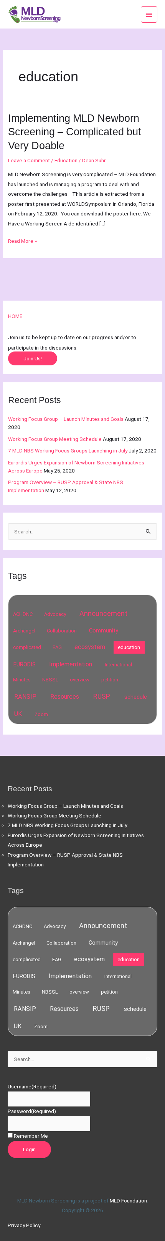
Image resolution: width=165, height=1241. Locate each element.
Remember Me (31, 1136)
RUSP (101, 696)
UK (18, 714)
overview (79, 680)
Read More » (22, 240)
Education (66, 160)
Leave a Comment (29, 160)
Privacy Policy (24, 1225)
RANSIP (25, 696)
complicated (27, 647)
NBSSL (50, 680)
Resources (64, 696)
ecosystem (89, 647)
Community (103, 630)
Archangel (24, 631)
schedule (135, 696)
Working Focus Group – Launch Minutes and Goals (66, 419)
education (129, 647)
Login (29, 1149)
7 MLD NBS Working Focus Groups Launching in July (67, 450)
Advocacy (55, 614)
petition (109, 680)
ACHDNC (23, 614)
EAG (57, 647)
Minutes (22, 680)
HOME (15, 316)
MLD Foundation (128, 1200)
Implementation (70, 664)
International (118, 665)
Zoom (41, 714)
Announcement (103, 613)
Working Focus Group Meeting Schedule (55, 439)
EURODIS (24, 664)
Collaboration (62, 631)
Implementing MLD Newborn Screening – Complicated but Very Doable (74, 131)
